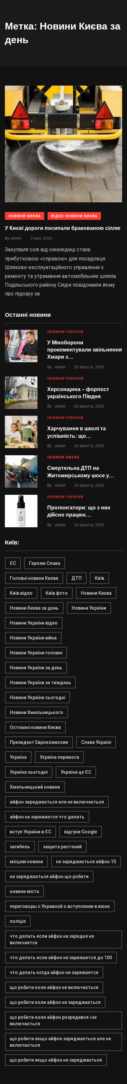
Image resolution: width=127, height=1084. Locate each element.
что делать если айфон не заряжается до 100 (61, 957)
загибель (20, 846)
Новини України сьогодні (37, 697)
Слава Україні (96, 742)
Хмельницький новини (35, 787)
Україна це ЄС (76, 772)
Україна (18, 757)
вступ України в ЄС (30, 831)
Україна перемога (59, 757)
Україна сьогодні (29, 772)
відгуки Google (80, 831)
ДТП (76, 578)
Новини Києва (24, 216)
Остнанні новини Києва (35, 727)
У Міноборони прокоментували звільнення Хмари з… (84, 350)
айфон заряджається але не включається (57, 801)
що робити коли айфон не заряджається (55, 1002)
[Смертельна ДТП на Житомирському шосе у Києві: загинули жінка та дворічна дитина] (21, 471)
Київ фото (57, 593)
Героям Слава (44, 563)
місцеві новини (26, 861)
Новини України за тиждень (40, 682)
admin (60, 367)
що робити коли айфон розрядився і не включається (53, 1020)
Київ (99, 578)
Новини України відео (34, 622)
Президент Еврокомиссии (39, 742)
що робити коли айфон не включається (54, 987)
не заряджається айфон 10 (86, 861)
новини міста (24, 891)
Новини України (65, 332)
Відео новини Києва (74, 216)
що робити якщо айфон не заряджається (56, 1060)
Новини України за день (36, 667)
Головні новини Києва (34, 578)
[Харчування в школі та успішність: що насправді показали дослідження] (21, 432)
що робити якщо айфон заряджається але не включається (60, 1042)
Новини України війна (33, 637)
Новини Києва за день (34, 608)
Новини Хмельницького (36, 712)
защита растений (62, 846)
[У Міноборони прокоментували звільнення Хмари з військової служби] (21, 346)
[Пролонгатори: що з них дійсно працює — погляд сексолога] (21, 511)
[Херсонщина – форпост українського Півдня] (21, 392)
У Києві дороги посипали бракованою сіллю (62, 228)
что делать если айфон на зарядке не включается (52, 939)
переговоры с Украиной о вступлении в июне (60, 906)
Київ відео (21, 593)
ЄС (13, 563)
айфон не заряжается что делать (47, 816)
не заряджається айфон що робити (49, 876)
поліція (18, 921)
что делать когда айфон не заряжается (54, 972)
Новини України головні (36, 652)
